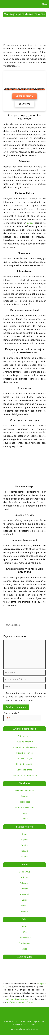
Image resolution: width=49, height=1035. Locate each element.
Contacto (32, 1024)
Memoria (24, 889)
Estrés (24, 900)
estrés (30, 223)
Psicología (24, 883)
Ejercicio (24, 845)
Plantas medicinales (24, 807)
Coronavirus (24, 872)
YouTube (11, 1002)
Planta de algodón (24, 764)
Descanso (24, 856)
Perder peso (24, 802)
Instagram (20, 1002)
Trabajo (24, 851)
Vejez (24, 949)
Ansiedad (24, 894)
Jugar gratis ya (24, 96)
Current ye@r (11, 713)
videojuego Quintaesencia (15, 999)
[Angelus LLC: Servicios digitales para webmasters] (24, 614)
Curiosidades (13, 625)
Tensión (24, 905)
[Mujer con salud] (7, 4)
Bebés (24, 926)
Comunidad (24, 104)
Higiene (24, 839)
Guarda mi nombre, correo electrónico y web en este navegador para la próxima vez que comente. (26, 696)
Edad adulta (24, 943)
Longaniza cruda (24, 770)
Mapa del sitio (38, 1022)
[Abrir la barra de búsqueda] (32, 4)
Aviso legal (15, 1029)
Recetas (24, 796)
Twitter (30, 1002)
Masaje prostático (24, 753)
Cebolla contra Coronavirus (24, 775)
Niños (24, 932)
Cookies (24, 1029)
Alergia (24, 911)
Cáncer (24, 877)
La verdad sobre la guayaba (24, 747)
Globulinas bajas (24, 758)
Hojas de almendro (24, 742)
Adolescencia (24, 938)
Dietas (24, 834)
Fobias (25, 819)
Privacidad (33, 1029)
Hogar (24, 813)
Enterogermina (24, 736)
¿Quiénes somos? (20, 1024)
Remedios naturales (24, 791)
